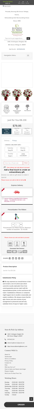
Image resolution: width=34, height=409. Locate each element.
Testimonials (8, 356)
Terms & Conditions (10, 358)
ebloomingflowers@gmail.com (16, 343)
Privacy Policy (9, 360)
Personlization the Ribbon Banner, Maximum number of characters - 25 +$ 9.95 (17, 228)
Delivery (6, 140)
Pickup (14, 140)
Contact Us (8, 363)
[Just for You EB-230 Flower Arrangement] (6, 95)
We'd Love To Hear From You (13, 373)
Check (26, 163)
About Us (7, 354)
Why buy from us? (10, 367)
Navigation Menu (10, 55)
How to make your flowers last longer (15, 369)
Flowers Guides (9, 371)
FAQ (6, 365)
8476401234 (21, 49)
